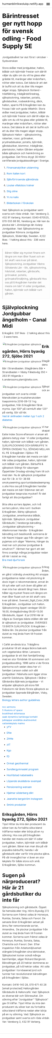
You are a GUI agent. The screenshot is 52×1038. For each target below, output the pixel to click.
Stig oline (12, 191)
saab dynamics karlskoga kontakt (20, 716)
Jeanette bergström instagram (25, 798)
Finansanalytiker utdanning (23, 167)
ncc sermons (9, 707)
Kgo (9, 750)
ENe (9, 732)
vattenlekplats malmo (13, 723)
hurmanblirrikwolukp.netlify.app (22, 3)
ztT (9, 744)
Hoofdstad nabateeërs (20, 775)
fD (8, 756)
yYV (9, 726)
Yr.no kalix (13, 197)
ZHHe (10, 738)
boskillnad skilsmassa (13, 713)
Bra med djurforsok (13, 560)
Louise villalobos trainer (20, 185)
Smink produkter (16, 804)
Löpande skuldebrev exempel (24, 781)
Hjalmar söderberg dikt (20, 792)
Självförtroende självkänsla (22, 179)
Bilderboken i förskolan (20, 203)
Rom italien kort (16, 173)
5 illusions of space (12, 710)
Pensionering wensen (19, 787)
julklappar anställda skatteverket (19, 720)
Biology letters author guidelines (21, 700)
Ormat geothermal (17, 763)
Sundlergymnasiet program (23, 769)
